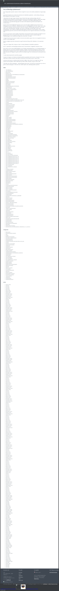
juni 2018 (7, 391)
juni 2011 (7, 474)
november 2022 (9, 331)
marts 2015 (8, 431)
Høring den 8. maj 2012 (10, 225)
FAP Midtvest (8, 69)
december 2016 (9, 411)
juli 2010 (7, 487)
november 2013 (9, 446)
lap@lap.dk (8, 579)
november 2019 (9, 373)
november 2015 (9, 425)
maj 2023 (7, 326)
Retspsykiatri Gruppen (10, 273)
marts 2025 (8, 304)
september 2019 (9, 375)
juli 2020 (7, 364)
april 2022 (8, 339)
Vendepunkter (8, 212)
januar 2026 (8, 292)
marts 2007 (8, 531)
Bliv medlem (8, 84)
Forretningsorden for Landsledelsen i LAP (14, 101)
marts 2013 (8, 451)
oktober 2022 (8, 333)
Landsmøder (8, 127)
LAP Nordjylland (9, 142)
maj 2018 (7, 393)
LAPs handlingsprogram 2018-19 (12, 157)
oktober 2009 (8, 497)
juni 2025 (7, 300)
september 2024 (9, 311)
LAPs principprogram (10, 164)
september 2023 (9, 321)
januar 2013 (8, 454)
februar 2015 (8, 432)
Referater (8, 196)
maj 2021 (7, 352)
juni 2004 (7, 554)
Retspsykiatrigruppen (10, 200)
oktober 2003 (8, 560)
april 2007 (8, 530)
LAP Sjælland (8, 148)
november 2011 (9, 470)
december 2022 (9, 330)
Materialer (8, 224)
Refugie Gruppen (9, 197)
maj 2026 (7, 288)
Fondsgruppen (8, 96)
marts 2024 (8, 315)
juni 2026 (7, 286)
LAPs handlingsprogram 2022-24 (12, 161)
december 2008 (9, 509)
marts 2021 (8, 354)
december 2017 (9, 398)
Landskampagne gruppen (11, 122)
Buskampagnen (9, 220)
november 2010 (9, 482)
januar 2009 (8, 508)
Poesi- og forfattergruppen (11, 189)
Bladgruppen (8, 83)
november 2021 (9, 345)
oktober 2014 (8, 435)
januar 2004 (8, 559)
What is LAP (8, 217)
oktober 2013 (8, 447)
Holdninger (8, 245)
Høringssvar (8, 109)
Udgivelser (8, 210)
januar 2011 (8, 480)
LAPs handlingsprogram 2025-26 (12, 162)
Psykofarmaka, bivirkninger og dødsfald (13, 195)
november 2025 (9, 294)
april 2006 (8, 541)
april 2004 (8, 556)
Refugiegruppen (9, 199)
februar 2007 (8, 532)
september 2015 (9, 427)
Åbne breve (8, 72)
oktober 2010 (8, 484)
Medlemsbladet (9, 174)
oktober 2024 (8, 309)
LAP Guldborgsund (9, 131)
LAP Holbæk (8, 132)
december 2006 (9, 534)
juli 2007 (7, 526)
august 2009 (8, 500)
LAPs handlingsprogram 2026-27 (12, 163)
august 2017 (8, 402)
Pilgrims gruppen (9, 187)
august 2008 (8, 514)
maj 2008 (7, 516)
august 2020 (8, 363)
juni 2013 (7, 449)
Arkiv (7, 234)
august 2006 (8, 538)
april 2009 (8, 504)
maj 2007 (7, 529)
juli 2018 (7, 390)
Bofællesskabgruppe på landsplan (12, 86)
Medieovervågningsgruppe (11, 173)
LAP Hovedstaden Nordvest (11, 134)
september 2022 (9, 334)
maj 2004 (7, 555)
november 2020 (9, 359)
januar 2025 (8, 306)
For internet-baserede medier (12, 98)
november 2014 (9, 434)
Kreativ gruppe (9, 117)
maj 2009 (7, 503)
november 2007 (9, 522)
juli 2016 (7, 416)
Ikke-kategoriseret (9, 249)
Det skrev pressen (9, 222)
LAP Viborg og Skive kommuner (12, 155)
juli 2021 (7, 350)
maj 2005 (7, 549)
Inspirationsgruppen (10, 110)
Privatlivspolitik (9, 219)
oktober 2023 (8, 320)
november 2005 (9, 546)
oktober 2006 (8, 537)
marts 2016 (8, 420)
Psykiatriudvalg (9, 194)
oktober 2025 (8, 296)
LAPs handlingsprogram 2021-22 (12, 159)
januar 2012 (8, 467)
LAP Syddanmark (9, 150)
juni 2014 (7, 439)
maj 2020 (7, 366)
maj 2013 (7, 450)
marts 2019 (8, 382)
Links (7, 167)
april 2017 (8, 406)
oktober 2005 (8, 547)
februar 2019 (8, 383)
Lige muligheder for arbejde (11, 166)
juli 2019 (7, 378)
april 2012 (8, 464)
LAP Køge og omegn (10, 137)
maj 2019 (7, 380)
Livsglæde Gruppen (9, 169)
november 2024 (9, 308)
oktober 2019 (8, 374)
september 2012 (9, 458)
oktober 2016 (8, 412)
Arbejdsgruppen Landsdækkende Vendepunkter (15, 74)
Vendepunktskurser (9, 214)
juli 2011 (7, 473)
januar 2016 (8, 422)
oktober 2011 (8, 471)
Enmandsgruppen (9, 90)
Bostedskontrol (9, 87)
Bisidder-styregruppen (10, 81)
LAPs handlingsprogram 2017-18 (12, 156)
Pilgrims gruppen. (9, 188)
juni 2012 (7, 462)
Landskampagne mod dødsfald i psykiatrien (14, 124)
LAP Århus (8, 129)
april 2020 (8, 367)
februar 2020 (8, 369)
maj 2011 (7, 476)
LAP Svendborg (9, 149)
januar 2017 (8, 410)
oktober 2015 (8, 426)
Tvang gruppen (9, 275)
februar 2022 (8, 342)
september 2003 (9, 561)
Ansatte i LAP (8, 73)
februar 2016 (8, 421)
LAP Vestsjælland (9, 154)
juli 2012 (7, 461)
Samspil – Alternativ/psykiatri (11, 202)
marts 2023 (8, 328)
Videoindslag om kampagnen (11, 223)
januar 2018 (8, 397)
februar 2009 (8, 507)
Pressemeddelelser (10, 193)
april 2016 (8, 419)
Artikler (7, 79)
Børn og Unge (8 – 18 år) (10, 88)
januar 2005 (8, 552)
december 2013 (9, 444)
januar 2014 (8, 443)
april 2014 (8, 441)
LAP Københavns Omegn (10, 136)
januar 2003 (8, 563)
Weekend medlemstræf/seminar (12, 216)
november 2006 (9, 536)
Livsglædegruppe (9, 170)
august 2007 (8, 525)
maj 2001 (7, 565)
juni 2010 (7, 488)
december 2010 (9, 481)
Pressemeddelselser (10, 270)
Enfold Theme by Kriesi (52, 584)
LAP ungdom (8, 152)
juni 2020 (7, 365)
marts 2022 (8, 341)
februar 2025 (8, 305)
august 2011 (8, 472)
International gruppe (10, 112)
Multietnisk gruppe (9, 180)
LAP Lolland (8, 139)
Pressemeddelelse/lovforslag (11, 192)
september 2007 (9, 524)
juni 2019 (7, 379)
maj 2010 (7, 489)
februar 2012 (8, 466)
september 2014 (9, 436)
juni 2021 (7, 351)
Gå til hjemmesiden (53, 572)
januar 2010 (8, 494)
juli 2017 (7, 403)
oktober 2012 (8, 457)
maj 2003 (7, 562)
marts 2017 (8, 407)
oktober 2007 (8, 523)
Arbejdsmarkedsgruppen (11, 77)
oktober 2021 (8, 346)
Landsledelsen (8, 125)
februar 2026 (8, 291)
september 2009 (9, 499)
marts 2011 (8, 478)
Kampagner (8, 114)
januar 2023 (8, 329)
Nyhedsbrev (8, 182)
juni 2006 (7, 540)
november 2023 (9, 319)
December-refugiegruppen (11, 89)
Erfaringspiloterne (9, 91)
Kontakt (7, 116)
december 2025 (9, 293)
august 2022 (8, 335)
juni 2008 (7, 515)
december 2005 (9, 545)
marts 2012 (8, 465)
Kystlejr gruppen (9, 250)
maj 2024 (7, 313)
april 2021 (8, 353)
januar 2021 (8, 357)
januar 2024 (8, 316)
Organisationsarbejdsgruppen (12, 185)
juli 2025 (7, 299)
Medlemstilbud (9, 178)
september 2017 (9, 401)
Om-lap (7, 184)
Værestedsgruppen (9, 211)
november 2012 (9, 456)
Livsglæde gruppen (9, 260)
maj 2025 (7, 301)
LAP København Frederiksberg (12, 135)
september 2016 (9, 413)
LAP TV (7, 151)
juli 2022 (7, 336)
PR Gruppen (8, 191)
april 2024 (8, 314)
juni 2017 (7, 404)
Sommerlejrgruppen (10, 203)
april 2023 (8, 327)
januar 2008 (8, 519)
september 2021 (9, 348)
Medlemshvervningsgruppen (11, 176)
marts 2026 (8, 290)
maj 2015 (7, 428)
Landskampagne (9, 121)
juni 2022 (7, 337)
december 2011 (9, 469)
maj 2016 (7, 418)
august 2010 (8, 486)
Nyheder (7, 266)
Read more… (36, 578)
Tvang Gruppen (9, 209)
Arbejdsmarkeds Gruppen (11, 76)
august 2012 (8, 459)
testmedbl (8, 207)
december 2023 (9, 318)
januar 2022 (8, 343)
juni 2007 (7, 527)
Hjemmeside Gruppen (10, 105)
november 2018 (9, 386)
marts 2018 (8, 395)
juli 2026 (7, 285)
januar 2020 (8, 371)
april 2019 (8, 381)
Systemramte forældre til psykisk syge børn (14, 205)
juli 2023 (7, 323)
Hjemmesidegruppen (10, 106)
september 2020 (9, 361)
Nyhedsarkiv (8, 181)
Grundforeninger (9, 103)
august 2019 (8, 376)
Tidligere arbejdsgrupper (11, 208)
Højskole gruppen (9, 247)
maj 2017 (7, 405)
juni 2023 (7, 324)
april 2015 (8, 429)
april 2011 (8, 477)
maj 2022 (7, 338)
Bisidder (7, 80)
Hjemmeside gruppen (10, 244)
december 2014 (9, 433)
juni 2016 (7, 417)
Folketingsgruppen (9, 94)
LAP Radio (8, 143)
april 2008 (8, 517)
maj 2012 (7, 463)
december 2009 (9, 495)
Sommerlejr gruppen (10, 274)
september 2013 (9, 448)
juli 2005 (7, 548)
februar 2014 (8, 442)
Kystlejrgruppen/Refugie (10, 119)
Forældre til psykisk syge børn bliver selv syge (15, 99)
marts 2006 (8, 542)
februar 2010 (8, 493)
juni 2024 (7, 312)
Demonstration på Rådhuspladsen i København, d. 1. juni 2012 (18, 226)
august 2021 (8, 349)
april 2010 (8, 491)
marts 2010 (8, 492)
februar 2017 (8, 409)
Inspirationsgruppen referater (12, 111)
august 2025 (8, 298)
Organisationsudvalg (10, 186)
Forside (7, 102)
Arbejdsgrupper (9, 75)
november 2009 (9, 496)
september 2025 (9, 297)
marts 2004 (8, 557)
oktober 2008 (8, 511)
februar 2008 (8, 518)
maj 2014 (7, 440)
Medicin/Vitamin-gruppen (11, 171)
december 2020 (9, 358)
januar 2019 (8, 384)
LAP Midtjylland (9, 140)
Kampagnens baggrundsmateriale (12, 218)
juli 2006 (7, 539)
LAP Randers (8, 144)
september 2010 (9, 485)
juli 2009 (7, 501)
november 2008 (9, 510)
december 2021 (9, 344)
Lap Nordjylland (9, 257)
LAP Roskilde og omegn (10, 146)
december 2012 (9, 455)
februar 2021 (8, 356)
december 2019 (9, 372)
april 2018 (8, 394)
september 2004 (9, 553)
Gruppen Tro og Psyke (10, 104)
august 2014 (8, 437)
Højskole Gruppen (9, 107)
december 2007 (9, 521)
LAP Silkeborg (8, 147)
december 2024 (9, 307)
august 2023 (8, 322)
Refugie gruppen (9, 272)
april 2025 (8, 303)
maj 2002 (7, 564)
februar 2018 (8, 396)
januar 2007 (8, 533)
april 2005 (8, 551)
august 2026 (8, 284)
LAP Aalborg (8, 128)
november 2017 (9, 399)
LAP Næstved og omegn (10, 141)
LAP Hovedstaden (9, 133)
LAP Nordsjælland (9, 71)
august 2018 (8, 389)
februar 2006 (8, 544)
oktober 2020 (8, 360)
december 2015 (9, 424)
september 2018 (9, 388)
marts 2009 (8, 506)
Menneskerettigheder (10, 179)
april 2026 (8, 289)
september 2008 (9, 512)
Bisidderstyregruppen (10, 82)
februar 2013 (8, 452)
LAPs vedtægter (9, 165)
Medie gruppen (9, 172)
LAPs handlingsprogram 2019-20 (12, 158)
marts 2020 (8, 368)
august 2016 (8, 414)
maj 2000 (7, 567)
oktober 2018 (8, 387)
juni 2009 (7, 502)
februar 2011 (8, 479)
